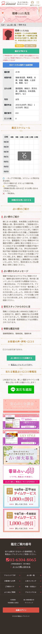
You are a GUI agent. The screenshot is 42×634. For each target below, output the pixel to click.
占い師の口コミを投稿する (21, 358)
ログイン (32, 5)
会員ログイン (21, 610)
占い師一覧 (11, 24)
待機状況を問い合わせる (21, 200)
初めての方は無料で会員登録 (21, 64)
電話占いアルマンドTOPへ (21, 364)
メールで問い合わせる (21, 566)
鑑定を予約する (21, 51)
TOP (3, 24)
